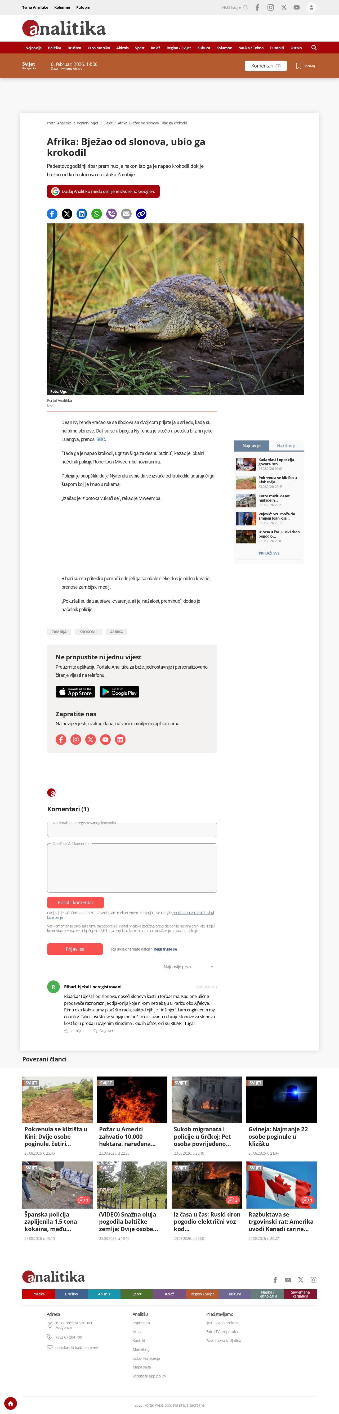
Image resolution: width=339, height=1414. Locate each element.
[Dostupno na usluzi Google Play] (119, 692)
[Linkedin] (82, 214)
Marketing (141, 1349)
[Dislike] (79, 1031)
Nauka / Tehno (251, 47)
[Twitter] (67, 214)
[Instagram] (75, 739)
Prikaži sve (269, 553)
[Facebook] (52, 214)
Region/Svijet (87, 123)
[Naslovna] (10, 1403)
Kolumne (62, 7)
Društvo (74, 47)
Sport (140, 47)
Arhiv (137, 1331)
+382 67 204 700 (68, 1337)
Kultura (203, 47)
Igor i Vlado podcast (222, 1323)
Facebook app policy (149, 1376)
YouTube (296, 7)
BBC (100, 439)
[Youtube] (105, 739)
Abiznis (122, 47)
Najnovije (33, 47)
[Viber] (111, 214)
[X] (90, 739)
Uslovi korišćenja (146, 1358)
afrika (116, 631)
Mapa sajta (142, 1367)
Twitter (284, 7)
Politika (54, 47)
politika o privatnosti (188, 912)
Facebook (257, 7)
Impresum (141, 1323)
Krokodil (88, 631)
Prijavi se (75, 949)
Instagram (270, 7)
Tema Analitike (35, 7)
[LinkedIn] (120, 739)
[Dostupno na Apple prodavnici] (75, 692)
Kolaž (155, 47)
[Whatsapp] (96, 214)
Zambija (59, 631)
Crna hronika (99, 47)
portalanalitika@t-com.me (76, 1347)
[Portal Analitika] (64, 28)
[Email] (126, 214)
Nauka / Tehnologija (267, 1294)
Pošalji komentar (75, 902)
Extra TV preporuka (222, 1331)
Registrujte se (165, 949)
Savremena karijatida (300, 1294)
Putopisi (83, 7)
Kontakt (139, 1340)
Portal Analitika (59, 123)
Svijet (108, 123)
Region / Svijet (179, 47)
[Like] (66, 1031)
